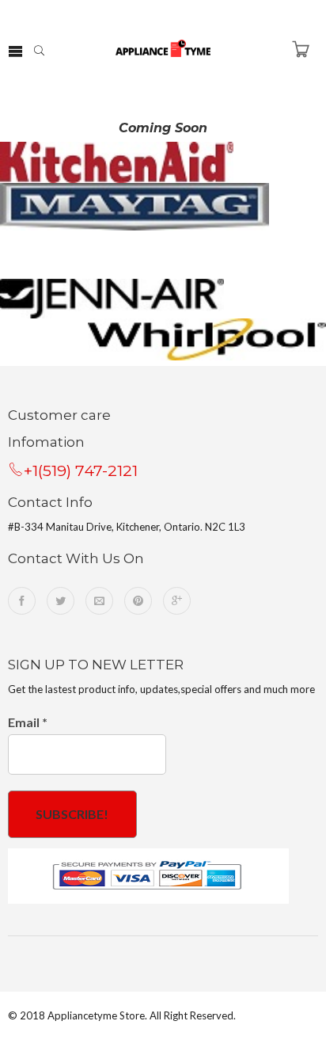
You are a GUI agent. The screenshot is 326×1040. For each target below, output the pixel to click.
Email (27, 722)
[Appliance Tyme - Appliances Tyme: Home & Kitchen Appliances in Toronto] (163, 46)
